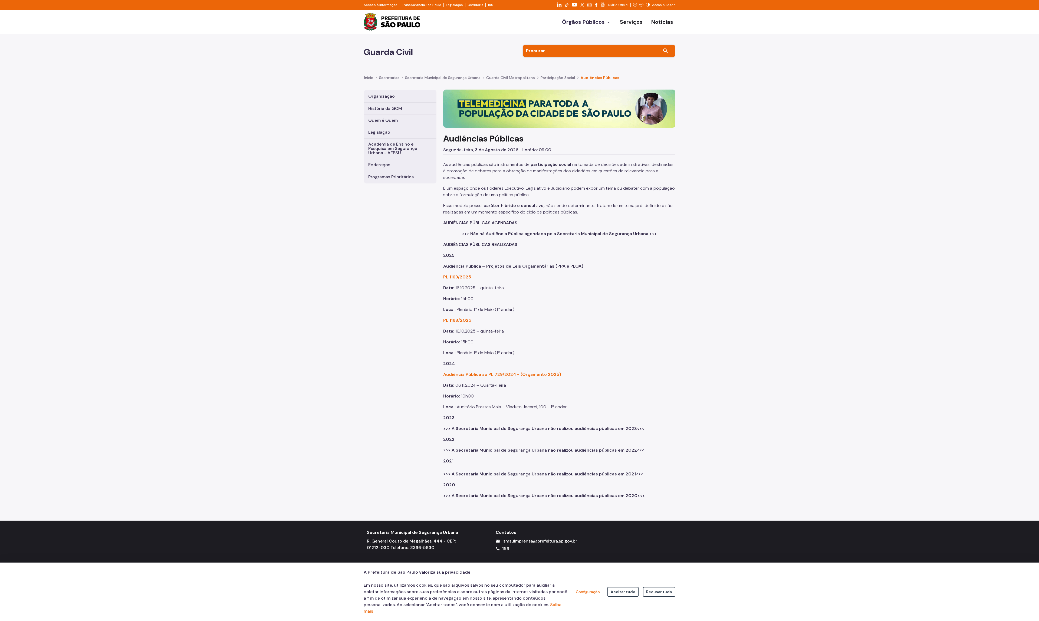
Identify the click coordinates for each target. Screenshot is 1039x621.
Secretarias (389, 77)
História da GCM (385, 108)
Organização (381, 96)
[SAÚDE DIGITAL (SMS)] (559, 108)
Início (368, 77)
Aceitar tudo (623, 591)
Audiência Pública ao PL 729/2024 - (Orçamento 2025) (502, 374)
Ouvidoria (475, 4)
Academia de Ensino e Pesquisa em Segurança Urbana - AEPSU (392, 148)
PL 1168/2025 (457, 320)
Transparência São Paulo (421, 4)
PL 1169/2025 (457, 277)
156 (490, 4)
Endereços (379, 164)
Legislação (454, 4)
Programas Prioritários (391, 177)
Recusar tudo (659, 591)
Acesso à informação (380, 4)
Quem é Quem (383, 120)
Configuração (588, 591)
